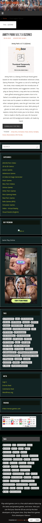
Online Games (7, 187)
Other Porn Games (9, 191)
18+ (17, 342)
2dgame (7, 329)
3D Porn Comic (25, 470)
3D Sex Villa (7, 473)
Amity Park (14, 132)
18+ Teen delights (22, 346)
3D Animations (23, 336)
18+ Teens (8, 349)
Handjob (35, 132)
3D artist (7, 339)
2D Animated (27, 319)
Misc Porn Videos (8, 184)
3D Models (6, 470)
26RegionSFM (9, 352)
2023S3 (7, 362)
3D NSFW (15, 470)
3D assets (18, 339)
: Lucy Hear (26, 362)
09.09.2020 (7, 38)
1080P (18, 359)
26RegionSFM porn (11, 356)
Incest (4, 135)
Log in (4, 382)
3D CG (28, 339)
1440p (26, 359)
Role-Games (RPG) (8, 201)
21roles (29, 349)
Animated (21, 132)
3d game (6, 466)
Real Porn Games (8, 198)
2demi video (17, 326)
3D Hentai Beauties (25, 466)
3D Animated (20, 332)
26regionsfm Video (30, 356)
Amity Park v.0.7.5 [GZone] (17, 34)
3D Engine (22, 462)
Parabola (20, 520)
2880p (16, 362)
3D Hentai (14, 466)
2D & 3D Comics (8, 166)
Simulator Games (8, 205)
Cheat (26, 132)
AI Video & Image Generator (12, 177)
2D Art (6, 322)
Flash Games (7, 180)
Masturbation (11, 135)
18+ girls (26, 342)
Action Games (7, 170)
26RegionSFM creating (28, 352)
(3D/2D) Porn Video (9, 163)
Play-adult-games (10, 3)
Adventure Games (19, 38)
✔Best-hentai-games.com (11, 409)
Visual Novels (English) (10, 212)
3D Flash (31, 462)
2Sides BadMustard (21, 329)
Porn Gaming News (9, 194)
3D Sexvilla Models (18, 473)
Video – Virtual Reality (10, 208)
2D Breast (16, 322)
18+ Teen (8, 346)
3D (34, 329)
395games (8, 359)
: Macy (6, 366)
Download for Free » (12, 126)
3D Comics (8, 342)
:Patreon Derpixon (20, 366)
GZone (31, 132)
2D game (29, 326)
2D (17, 319)
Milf (16, 135)
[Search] (37, 147)
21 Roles (19, 349)
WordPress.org (7, 392)
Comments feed (8, 389)
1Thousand (8, 319)
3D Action (8, 332)
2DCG (34, 322)
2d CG (26, 322)
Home (5, 18)
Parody (20, 135)
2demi (6, 326)
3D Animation (9, 336)
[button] (34, 520)
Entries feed (6, 385)
